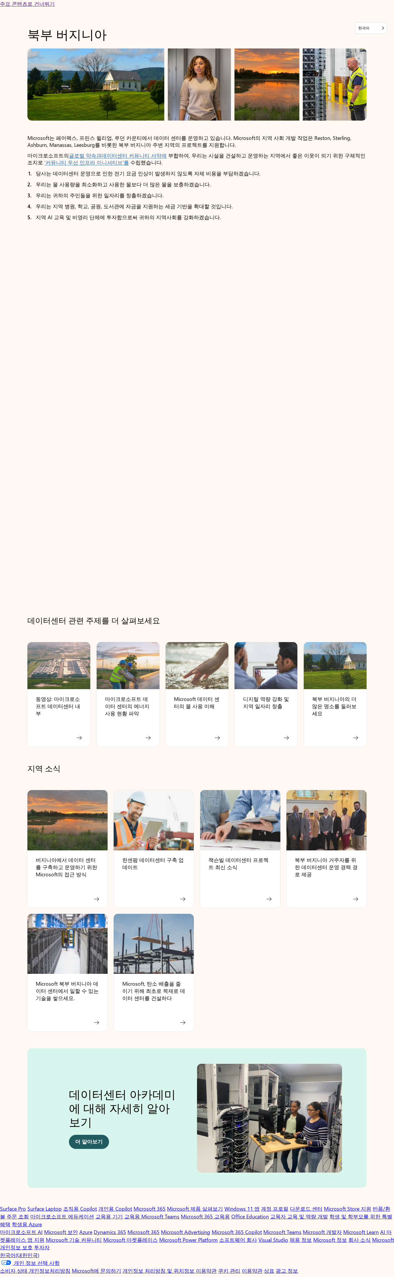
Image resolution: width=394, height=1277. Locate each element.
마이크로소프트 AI (21, 1232)
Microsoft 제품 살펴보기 (195, 1208)
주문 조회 (18, 1216)
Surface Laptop (44, 1208)
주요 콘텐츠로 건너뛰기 (27, 3)
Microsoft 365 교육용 (205, 1216)
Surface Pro (13, 1208)
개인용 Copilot (115, 1208)
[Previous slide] (37, 1121)
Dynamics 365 (110, 1232)
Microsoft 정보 (330, 1239)
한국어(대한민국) (19, 1255)
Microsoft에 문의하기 (96, 1270)
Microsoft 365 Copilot (237, 1232)
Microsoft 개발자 (322, 1232)
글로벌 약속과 (85, 155)
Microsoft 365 (150, 1208)
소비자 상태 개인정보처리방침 (35, 1270)
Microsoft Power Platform (188, 1239)
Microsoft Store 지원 (347, 1208)
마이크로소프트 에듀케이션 (62, 1216)
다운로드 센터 (306, 1208)
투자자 (42, 1247)
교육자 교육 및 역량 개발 (299, 1216)
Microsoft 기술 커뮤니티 (74, 1239)
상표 (269, 1270)
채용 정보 (301, 1239)
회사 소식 (359, 1239)
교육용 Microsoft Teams (151, 1216)
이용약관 (252, 1270)
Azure (85, 1232)
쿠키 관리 (229, 1270)
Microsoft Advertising (185, 1232)
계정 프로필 (274, 1208)
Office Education (250, 1216)
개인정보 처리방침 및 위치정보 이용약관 (170, 1270)
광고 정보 (287, 1270)
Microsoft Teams (282, 1232)
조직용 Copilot (80, 1208)
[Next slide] (357, 1121)
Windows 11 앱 (242, 1208)
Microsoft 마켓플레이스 (130, 1239)
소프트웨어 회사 (238, 1239)
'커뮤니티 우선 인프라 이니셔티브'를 (86, 162)
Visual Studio (273, 1239)
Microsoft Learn (361, 1232)
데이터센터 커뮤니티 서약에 (134, 155)
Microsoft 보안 (61, 1232)
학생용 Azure (27, 1224)
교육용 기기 (109, 1216)
